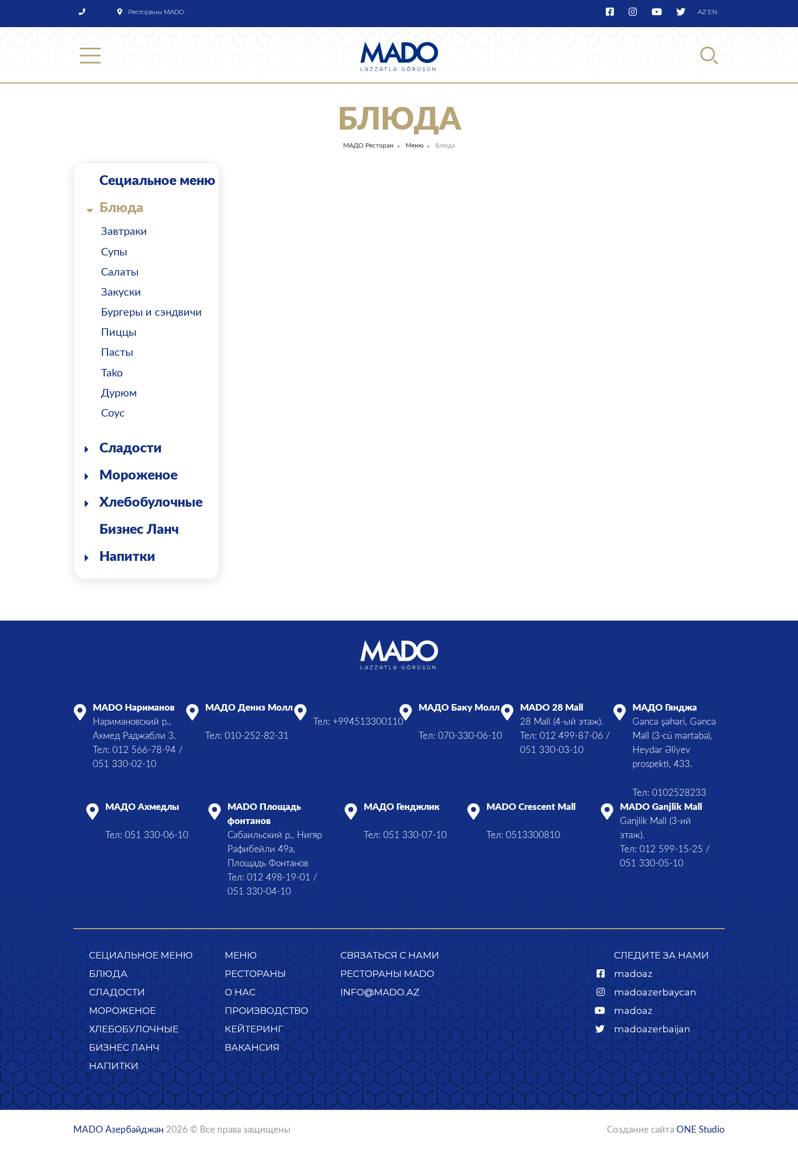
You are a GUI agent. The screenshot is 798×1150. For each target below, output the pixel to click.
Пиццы (118, 332)
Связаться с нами (389, 955)
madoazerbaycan (655, 992)
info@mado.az (380, 992)
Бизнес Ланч (139, 529)
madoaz (633, 973)
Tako (112, 373)
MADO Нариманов (134, 707)
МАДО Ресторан (368, 145)
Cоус (113, 413)
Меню (414, 145)
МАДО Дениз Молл (249, 707)
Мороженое (138, 475)
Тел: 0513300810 (523, 835)
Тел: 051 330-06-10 (146, 835)
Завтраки (124, 231)
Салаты (119, 272)
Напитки (127, 557)
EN (712, 12)
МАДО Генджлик (402, 807)
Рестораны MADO (156, 12)
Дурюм (119, 393)
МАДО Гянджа (664, 707)
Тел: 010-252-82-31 (247, 735)
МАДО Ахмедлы (142, 807)
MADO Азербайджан (118, 1129)
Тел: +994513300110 (358, 721)
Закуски (121, 292)
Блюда (121, 208)
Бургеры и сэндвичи (151, 312)
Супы (114, 252)
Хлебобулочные (150, 502)
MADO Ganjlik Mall (661, 807)
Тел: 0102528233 (669, 792)
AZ (702, 12)
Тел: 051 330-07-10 (405, 835)
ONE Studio (700, 1129)
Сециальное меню (157, 181)
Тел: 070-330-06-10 (460, 735)
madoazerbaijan (652, 1029)
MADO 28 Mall (551, 707)
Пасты (117, 352)
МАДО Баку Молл (459, 707)
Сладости (130, 448)
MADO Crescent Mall (530, 807)
